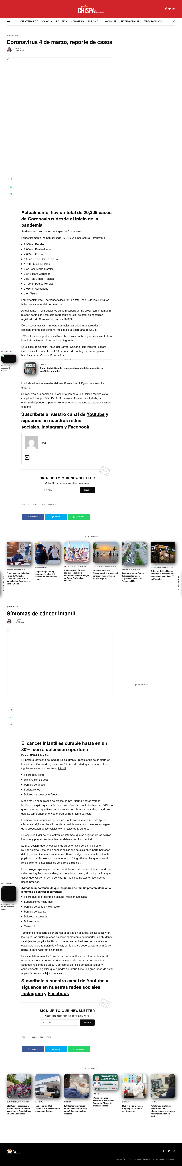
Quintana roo (53, 504)
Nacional (39, 1102)
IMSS (41, 1037)
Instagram (52, 426)
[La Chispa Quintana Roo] (91, 9)
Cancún (10, 569)
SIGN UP (87, 490)
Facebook (78, 426)
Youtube (96, 414)
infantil (62, 768)
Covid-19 (42, 504)
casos (34, 504)
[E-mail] (27, 458)
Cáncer (34, 1037)
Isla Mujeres (42, 264)
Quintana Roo (12, 35)
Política (67, 1102)
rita (19, 48)
